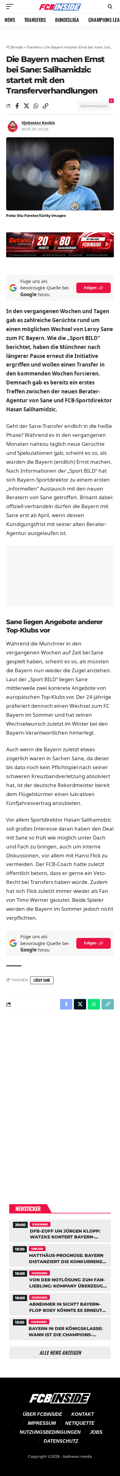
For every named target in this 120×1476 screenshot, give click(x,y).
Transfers (33, 47)
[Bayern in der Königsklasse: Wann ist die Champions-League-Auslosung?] (60, 1327)
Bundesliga (37, 1248)
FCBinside (14, 47)
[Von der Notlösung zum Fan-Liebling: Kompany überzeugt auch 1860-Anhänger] (60, 1279)
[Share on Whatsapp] (36, 106)
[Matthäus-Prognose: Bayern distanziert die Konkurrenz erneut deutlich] (60, 1254)
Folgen (90, 287)
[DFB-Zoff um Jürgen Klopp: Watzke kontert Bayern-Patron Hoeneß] (60, 1230)
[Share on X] (26, 106)
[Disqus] (60, 1099)
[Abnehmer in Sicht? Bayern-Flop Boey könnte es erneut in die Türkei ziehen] (60, 1303)
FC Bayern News (40, 1224)
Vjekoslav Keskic (38, 122)
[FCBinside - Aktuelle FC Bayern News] (60, 6)
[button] (11, 6)
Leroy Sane (42, 980)
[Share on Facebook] (17, 106)
